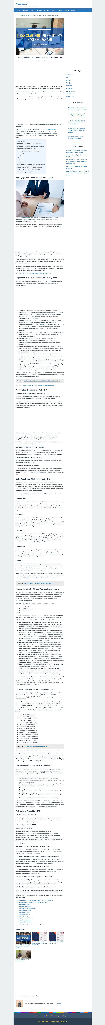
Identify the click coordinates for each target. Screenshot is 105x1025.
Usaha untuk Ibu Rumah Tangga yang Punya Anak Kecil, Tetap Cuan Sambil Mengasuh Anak (76, 161)
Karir (22, 15)
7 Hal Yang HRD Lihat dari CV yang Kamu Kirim (56, 942)
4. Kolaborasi (21, 160)
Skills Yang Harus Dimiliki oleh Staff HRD (27, 151)
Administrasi (69, 74)
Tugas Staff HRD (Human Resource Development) (30, 146)
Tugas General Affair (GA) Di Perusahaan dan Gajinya (33, 902)
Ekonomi (68, 80)
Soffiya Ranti (29, 1001)
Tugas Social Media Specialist (27, 908)
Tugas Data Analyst (24, 912)
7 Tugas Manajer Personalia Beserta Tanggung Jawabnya (38, 385)
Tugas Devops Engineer (25, 906)
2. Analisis (20, 155)
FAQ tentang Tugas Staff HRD (24, 172)
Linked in (58, 1004)
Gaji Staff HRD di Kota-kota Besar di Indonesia (29, 167)
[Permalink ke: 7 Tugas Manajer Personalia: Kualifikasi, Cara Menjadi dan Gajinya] (23, 937)
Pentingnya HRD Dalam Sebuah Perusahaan (29, 143)
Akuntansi (69, 77)
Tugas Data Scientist (24, 914)
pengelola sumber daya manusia (29, 217)
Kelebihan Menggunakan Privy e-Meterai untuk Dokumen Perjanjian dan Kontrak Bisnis (77, 173)
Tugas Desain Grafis (24, 904)
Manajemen (69, 83)
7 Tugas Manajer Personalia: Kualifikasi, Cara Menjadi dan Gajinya (23, 946)
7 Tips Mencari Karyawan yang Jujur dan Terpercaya (36, 273)
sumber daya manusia (50, 129)
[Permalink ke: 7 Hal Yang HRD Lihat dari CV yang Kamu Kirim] (56, 936)
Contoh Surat (70, 96)
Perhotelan (69, 88)
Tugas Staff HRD (23, 916)
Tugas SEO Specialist (25, 910)
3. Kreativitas (21, 158)
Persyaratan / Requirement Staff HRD (26, 148)
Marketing (69, 85)
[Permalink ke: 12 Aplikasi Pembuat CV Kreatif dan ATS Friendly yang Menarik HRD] (39, 936)
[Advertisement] (40, 74)
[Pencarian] (87, 10)
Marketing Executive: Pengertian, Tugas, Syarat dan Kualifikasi (36, 900)
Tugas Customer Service (25, 918)
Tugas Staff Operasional (25, 922)
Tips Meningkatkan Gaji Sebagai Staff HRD (28, 169)
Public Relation (70, 91)
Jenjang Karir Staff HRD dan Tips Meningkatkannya (30, 164)
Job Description (28, 15)
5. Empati (20, 162)
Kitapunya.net (21, 3)
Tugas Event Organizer (25, 920)
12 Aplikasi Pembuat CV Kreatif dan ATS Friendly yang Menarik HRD (39, 943)
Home (18, 15)
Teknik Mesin (69, 94)
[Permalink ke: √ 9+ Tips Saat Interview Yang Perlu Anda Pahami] (23, 954)
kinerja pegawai (40, 324)
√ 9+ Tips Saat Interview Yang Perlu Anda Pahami (23, 960)
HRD (37, 996)
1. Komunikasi (21, 153)
